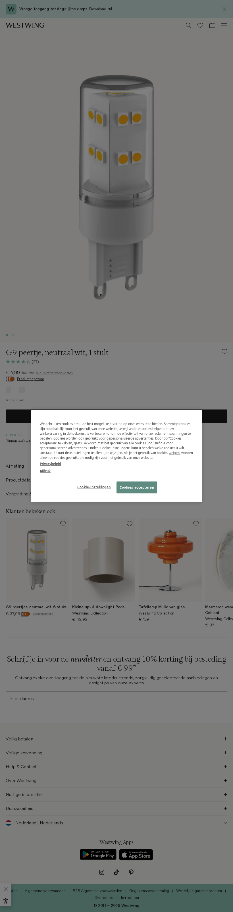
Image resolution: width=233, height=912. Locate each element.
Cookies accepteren (137, 487)
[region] (116, 456)
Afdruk (45, 470)
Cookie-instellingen (94, 487)
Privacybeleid (50, 463)
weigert (174, 453)
